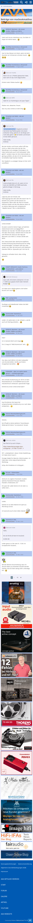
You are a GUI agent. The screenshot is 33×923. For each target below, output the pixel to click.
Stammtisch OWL (11, 520)
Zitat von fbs (10, 126)
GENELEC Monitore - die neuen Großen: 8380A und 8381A (15, 30)
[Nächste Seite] (20, 577)
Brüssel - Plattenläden (12, 472)
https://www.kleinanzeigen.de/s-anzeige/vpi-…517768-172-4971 (13, 447)
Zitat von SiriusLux (11, 277)
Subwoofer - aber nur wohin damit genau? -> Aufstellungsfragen (16, 372)
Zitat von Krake (10, 527)
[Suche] (21, 2)
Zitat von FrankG (11, 73)
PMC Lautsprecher (11, 298)
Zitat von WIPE (10, 98)
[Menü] (30, 2)
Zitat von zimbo (10, 440)
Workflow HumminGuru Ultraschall (16, 47)
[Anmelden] (26, 2)
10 (17, 577)
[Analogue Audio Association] (10, 2)
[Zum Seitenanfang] (30, 920)
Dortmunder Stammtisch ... (14, 314)
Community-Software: (16, 920)
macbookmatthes (10, 33)
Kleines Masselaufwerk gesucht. (15, 414)
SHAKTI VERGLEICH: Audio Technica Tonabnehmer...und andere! (16, 268)
